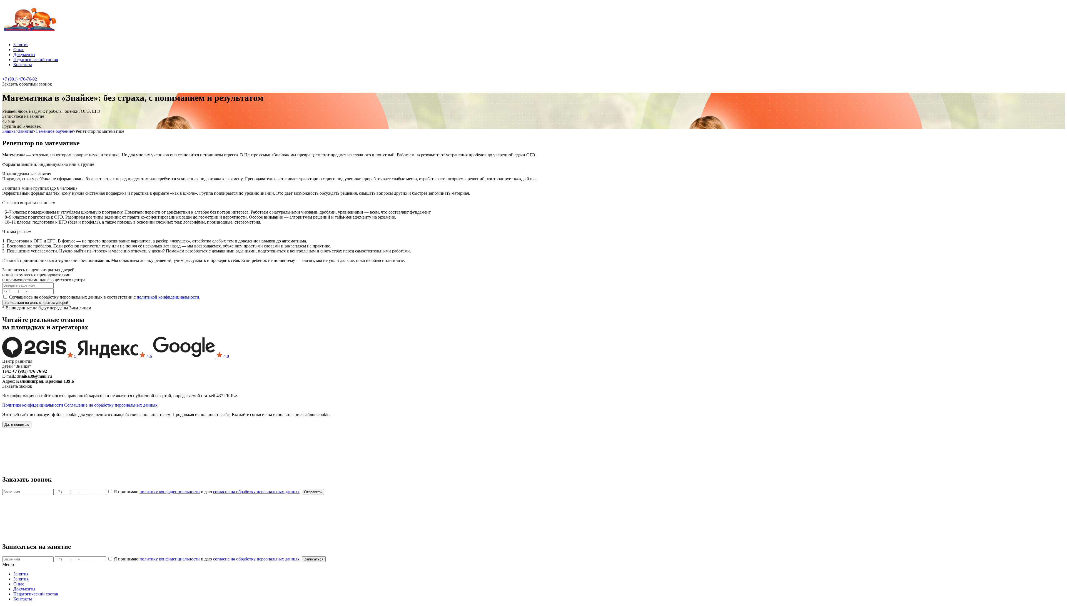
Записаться (36, 303)
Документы (24, 54)
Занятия (20, 44)
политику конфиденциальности (169, 491)
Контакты (22, 64)
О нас (18, 49)
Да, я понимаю (16, 424)
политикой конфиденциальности (168, 297)
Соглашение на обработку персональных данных (111, 405)
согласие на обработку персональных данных (256, 491)
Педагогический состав (35, 59)
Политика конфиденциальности (32, 405)
